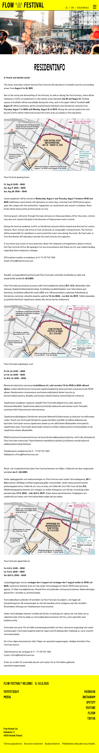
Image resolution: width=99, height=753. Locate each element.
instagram (88, 697)
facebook (89, 692)
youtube (90, 708)
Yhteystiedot (11, 692)
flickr (91, 713)
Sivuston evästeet (33, 744)
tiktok (91, 718)
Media (7, 697)
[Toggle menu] (95, 7)
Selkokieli (83, 8)
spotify (90, 702)
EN (72, 8)
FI (66, 8)
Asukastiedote (52, 744)
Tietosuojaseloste (13, 744)
